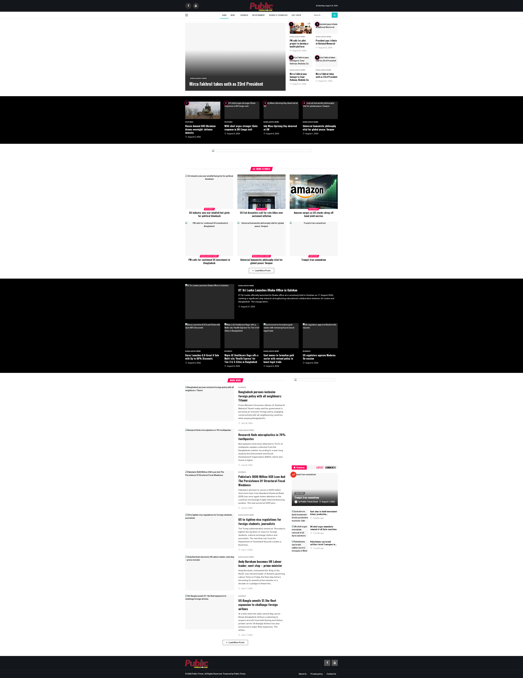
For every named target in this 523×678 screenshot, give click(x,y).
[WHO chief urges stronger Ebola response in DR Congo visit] (242, 110)
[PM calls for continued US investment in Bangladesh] (209, 239)
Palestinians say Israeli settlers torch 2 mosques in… (323, 543)
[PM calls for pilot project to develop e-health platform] (301, 28)
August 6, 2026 (194, 137)
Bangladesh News (297, 37)
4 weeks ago (318, 518)
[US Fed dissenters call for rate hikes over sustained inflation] (261, 192)
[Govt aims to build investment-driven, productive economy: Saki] (300, 516)
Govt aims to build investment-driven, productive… (324, 513)
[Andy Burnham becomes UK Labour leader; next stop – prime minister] (209, 572)
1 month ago (318, 533)
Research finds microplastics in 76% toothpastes (261, 436)
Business (209, 209)
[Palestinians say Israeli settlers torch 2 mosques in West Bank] (300, 546)
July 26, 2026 (247, 423)
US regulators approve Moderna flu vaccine (319, 356)
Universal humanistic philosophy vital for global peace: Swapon (319, 127)
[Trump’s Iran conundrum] (314, 239)
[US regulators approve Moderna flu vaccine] (320, 335)
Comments (330, 467)
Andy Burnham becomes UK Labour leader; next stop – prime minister (260, 563)
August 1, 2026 (311, 133)
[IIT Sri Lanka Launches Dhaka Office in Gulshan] (209, 301)
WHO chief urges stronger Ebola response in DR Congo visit (241, 127)
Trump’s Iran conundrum (313, 259)
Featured (189, 122)
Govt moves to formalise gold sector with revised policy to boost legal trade (279, 358)
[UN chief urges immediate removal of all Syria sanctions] (300, 531)
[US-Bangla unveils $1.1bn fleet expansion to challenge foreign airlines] (209, 611)
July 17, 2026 (247, 550)
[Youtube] (196, 6)
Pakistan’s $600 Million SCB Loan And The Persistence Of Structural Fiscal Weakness (261, 480)
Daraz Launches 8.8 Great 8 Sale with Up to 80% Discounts (202, 356)
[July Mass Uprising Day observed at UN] (281, 110)
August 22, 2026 (299, 51)
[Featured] (293, 475)
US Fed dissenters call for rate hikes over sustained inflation (261, 214)
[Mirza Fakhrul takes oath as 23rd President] (235, 57)
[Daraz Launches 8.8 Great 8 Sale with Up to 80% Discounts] (202, 335)
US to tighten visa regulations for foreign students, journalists (259, 521)
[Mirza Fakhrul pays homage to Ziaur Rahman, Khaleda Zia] (301, 61)
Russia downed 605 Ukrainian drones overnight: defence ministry (200, 129)
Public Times (239, 674)
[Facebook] (188, 6)
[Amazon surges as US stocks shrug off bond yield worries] (314, 192)
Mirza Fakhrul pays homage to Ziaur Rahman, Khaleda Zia (299, 76)
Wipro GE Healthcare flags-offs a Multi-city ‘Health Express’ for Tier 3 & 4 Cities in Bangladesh (241, 358)
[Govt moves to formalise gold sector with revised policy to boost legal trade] (281, 335)
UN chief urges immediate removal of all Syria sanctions (323, 528)
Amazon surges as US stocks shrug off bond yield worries (313, 214)
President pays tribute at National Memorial (326, 42)
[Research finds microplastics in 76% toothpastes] (209, 446)
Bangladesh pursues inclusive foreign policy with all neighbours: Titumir (260, 395)
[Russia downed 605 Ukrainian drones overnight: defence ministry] (202, 110)
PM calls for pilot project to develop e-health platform (299, 43)
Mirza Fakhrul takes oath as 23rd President (326, 75)
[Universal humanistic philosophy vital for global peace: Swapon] (320, 110)
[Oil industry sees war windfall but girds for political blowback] (209, 192)
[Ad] (261, 155)
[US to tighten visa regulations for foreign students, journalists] (209, 530)
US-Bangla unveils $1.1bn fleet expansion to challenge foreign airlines (258, 604)
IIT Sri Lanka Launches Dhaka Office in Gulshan (267, 290)
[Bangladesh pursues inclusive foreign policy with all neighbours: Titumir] (209, 403)
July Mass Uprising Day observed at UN (280, 127)
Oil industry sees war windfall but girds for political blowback (209, 214)
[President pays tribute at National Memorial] (327, 28)
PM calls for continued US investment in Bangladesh (209, 261)
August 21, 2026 (299, 84)
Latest (319, 467)
